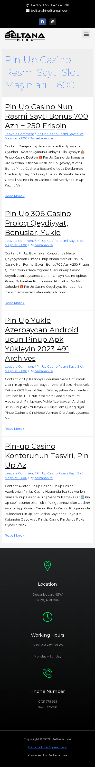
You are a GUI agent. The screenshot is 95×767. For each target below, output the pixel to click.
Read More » (15, 196)
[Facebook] (42, 21)
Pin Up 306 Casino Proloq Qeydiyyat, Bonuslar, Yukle (38, 223)
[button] (86, 34)
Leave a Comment (19, 134)
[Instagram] (52, 21)
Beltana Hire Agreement (47, 747)
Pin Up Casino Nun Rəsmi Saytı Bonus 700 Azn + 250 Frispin (46, 116)
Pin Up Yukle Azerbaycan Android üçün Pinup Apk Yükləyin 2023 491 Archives (41, 339)
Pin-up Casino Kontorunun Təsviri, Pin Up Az (47, 456)
